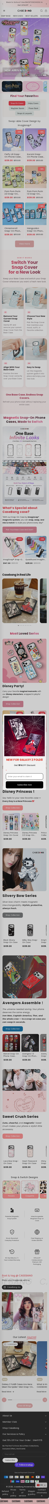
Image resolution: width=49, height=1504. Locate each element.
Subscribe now (24, 784)
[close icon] (43, 717)
